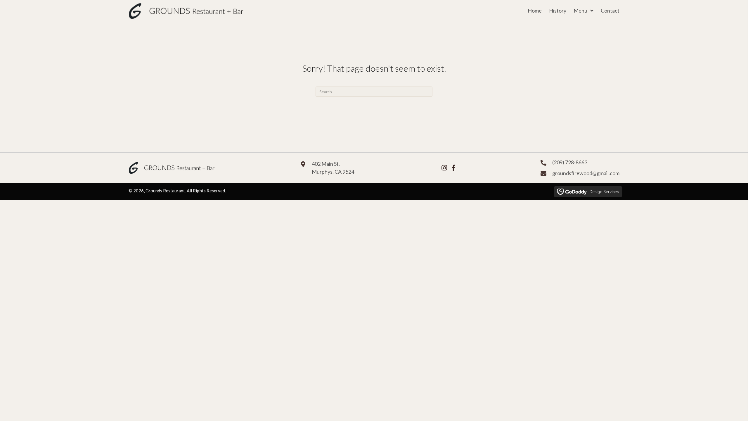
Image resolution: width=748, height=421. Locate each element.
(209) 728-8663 (569, 162)
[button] (444, 168)
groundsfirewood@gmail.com (585, 173)
